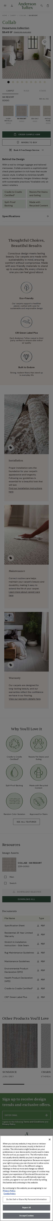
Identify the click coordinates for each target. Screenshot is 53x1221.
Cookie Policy (10, 1193)
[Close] (49, 1139)
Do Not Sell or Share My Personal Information (26, 1199)
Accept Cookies (26, 1215)
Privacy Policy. (9, 1191)
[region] (26, 1178)
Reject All (26, 1207)
